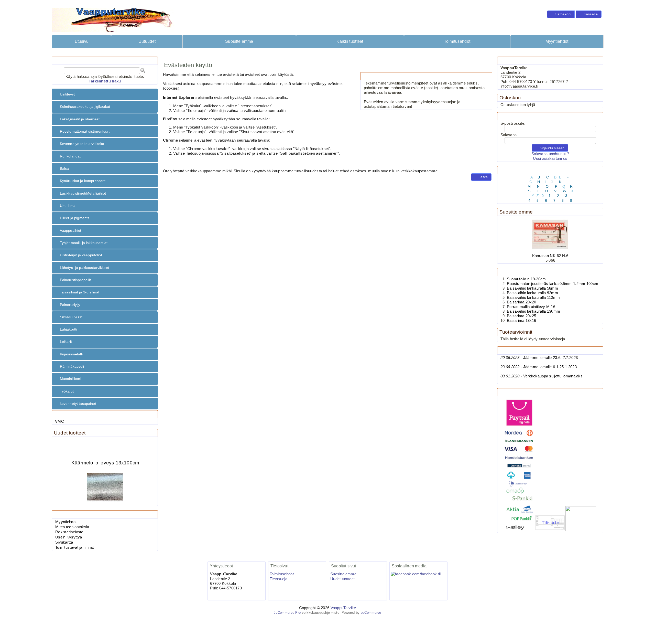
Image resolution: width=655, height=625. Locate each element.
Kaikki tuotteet (349, 41)
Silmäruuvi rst (71, 317)
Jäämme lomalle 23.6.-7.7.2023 (539, 358)
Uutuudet (147, 41)
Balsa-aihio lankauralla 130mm (533, 311)
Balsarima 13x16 (521, 321)
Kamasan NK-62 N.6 (550, 256)
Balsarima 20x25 (521, 316)
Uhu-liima (67, 206)
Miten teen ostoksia (72, 527)
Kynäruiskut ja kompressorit (83, 181)
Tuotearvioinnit (515, 332)
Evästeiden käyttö (112, 51)
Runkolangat (70, 156)
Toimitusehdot (457, 41)
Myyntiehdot (556, 41)
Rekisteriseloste (69, 532)
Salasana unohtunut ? (550, 154)
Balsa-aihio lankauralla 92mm (532, 293)
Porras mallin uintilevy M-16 (531, 307)
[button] (561, 14)
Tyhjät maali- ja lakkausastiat (83, 243)
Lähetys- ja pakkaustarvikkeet (84, 268)
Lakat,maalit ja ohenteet (80, 119)
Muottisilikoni (70, 379)
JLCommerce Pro (287, 613)
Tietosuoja (278, 579)
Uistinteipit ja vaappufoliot (81, 255)
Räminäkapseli (72, 366)
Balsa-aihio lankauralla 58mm (532, 288)
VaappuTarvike (343, 608)
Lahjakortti (68, 329)
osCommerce (371, 613)
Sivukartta (64, 542)
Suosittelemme (239, 41)
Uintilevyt (67, 94)
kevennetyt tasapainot (78, 403)
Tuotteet (83, 51)
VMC (59, 421)
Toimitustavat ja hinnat (74, 547)
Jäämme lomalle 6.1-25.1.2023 (538, 367)
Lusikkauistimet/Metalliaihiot (83, 193)
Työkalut (67, 391)
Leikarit (66, 342)
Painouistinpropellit (75, 280)
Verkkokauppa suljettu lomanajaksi (542, 376)
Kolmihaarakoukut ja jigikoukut (85, 106)
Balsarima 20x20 (521, 302)
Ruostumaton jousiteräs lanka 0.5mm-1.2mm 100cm (552, 284)
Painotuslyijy (70, 305)
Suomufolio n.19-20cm (526, 279)
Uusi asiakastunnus (550, 158)
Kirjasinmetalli (71, 354)
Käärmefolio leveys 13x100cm (105, 457)
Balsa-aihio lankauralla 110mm (533, 297)
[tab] (105, 94)
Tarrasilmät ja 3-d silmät (80, 292)
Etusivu (82, 41)
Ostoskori (510, 97)
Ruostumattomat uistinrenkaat (85, 131)
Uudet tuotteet (70, 433)
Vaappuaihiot (70, 230)
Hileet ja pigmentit (75, 218)
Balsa (64, 168)
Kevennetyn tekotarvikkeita (82, 144)
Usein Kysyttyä (68, 537)
